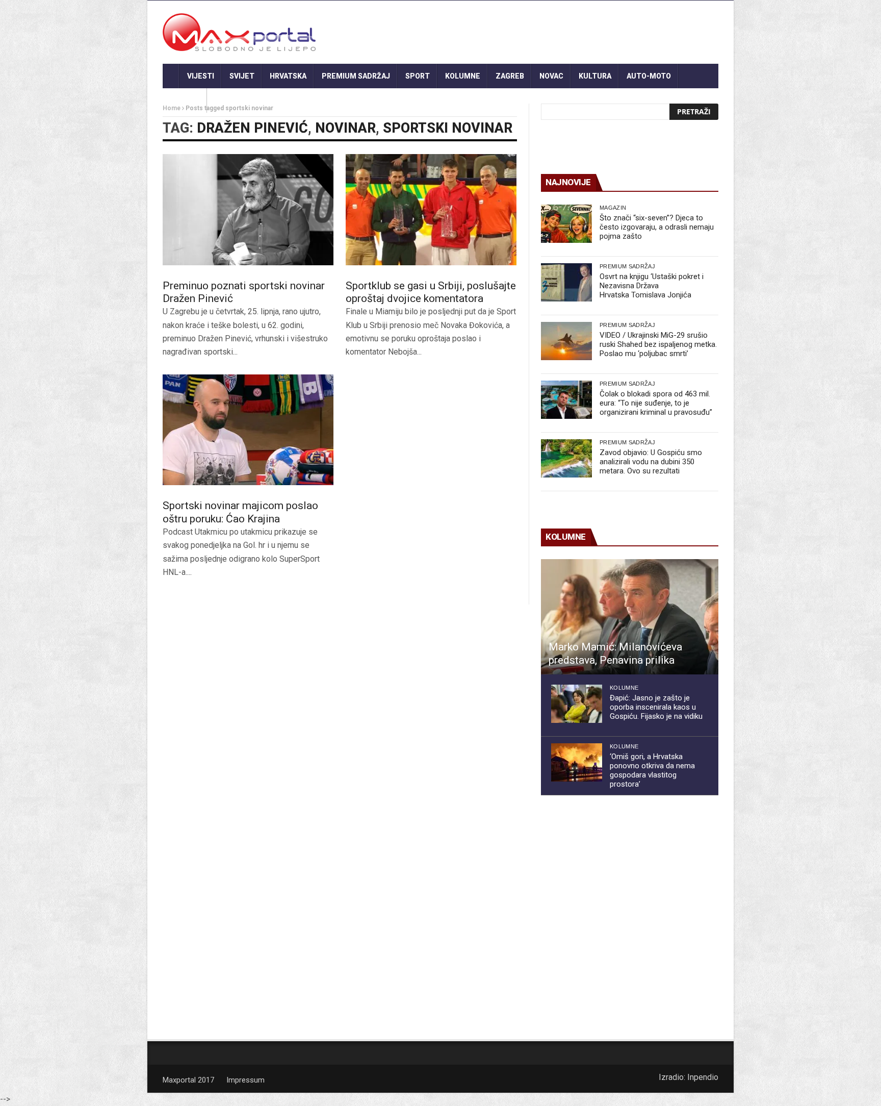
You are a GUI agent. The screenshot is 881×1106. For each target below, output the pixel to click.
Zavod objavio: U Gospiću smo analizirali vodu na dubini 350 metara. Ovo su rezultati (651, 461)
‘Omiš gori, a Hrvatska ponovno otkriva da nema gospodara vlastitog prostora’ (652, 770)
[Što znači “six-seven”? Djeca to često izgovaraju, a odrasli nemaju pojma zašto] (566, 224)
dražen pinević (252, 128)
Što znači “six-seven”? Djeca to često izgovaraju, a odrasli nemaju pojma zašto (657, 227)
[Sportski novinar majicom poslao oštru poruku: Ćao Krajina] (248, 430)
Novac (551, 76)
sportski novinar (447, 128)
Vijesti (200, 76)
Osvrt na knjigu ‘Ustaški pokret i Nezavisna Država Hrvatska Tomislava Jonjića (652, 285)
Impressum (245, 1080)
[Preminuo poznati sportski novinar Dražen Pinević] (248, 209)
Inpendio (702, 1077)
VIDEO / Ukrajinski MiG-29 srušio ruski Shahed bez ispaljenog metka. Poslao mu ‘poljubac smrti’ (658, 344)
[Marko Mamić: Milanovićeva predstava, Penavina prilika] (629, 616)
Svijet (241, 76)
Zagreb (510, 76)
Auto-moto (649, 76)
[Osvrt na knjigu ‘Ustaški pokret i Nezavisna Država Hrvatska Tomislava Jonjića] (566, 282)
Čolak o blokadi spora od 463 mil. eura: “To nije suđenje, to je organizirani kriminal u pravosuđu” (656, 403)
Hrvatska (288, 76)
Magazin (613, 208)
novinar (345, 128)
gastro (184, 100)
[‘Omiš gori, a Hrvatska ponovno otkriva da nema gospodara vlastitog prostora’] (576, 762)
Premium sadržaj (356, 76)
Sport (417, 76)
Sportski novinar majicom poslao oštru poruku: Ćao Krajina (240, 511)
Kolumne (462, 76)
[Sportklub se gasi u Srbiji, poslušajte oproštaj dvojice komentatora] (431, 209)
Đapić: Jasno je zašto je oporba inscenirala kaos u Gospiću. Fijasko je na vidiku (656, 707)
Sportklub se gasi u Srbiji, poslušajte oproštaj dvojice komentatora (431, 292)
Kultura (595, 76)
